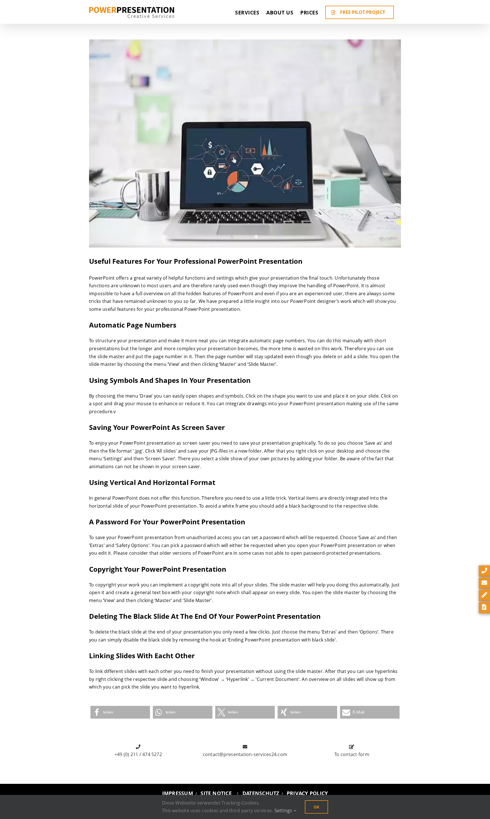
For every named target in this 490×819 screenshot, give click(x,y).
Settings (283, 810)
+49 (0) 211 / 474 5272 (138, 754)
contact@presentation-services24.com (245, 754)
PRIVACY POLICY (307, 793)
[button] (120, 712)
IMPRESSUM (177, 793)
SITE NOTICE (216, 793)
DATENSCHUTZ (260, 793)
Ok (316, 807)
